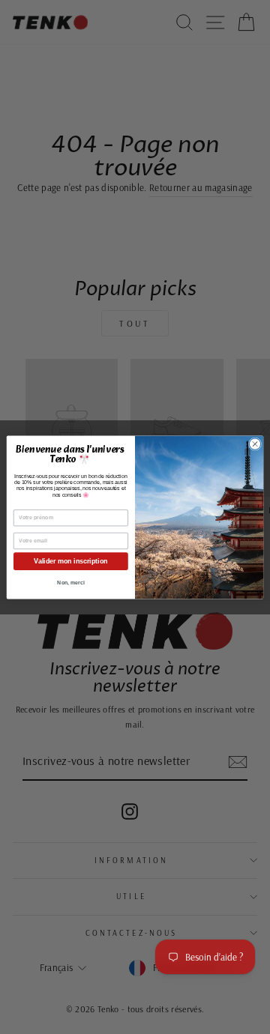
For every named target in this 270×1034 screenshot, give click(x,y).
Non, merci (70, 582)
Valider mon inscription (70, 561)
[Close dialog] (254, 443)
